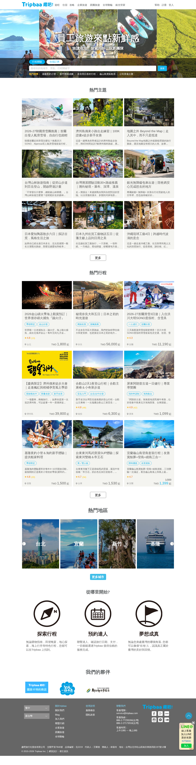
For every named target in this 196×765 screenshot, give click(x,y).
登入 (171, 5)
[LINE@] (166, 713)
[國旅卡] (36, 686)
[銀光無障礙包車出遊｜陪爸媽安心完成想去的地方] (149, 164)
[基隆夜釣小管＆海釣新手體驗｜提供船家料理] (47, 434)
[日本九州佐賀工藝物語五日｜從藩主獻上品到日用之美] (98, 215)
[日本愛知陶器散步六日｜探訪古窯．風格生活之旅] (47, 215)
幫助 (157, 5)
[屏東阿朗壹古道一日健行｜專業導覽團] (149, 365)
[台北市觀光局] (67, 686)
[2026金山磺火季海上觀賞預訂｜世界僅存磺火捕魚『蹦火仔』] (47, 295)
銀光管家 (120, 5)
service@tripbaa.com (127, 713)
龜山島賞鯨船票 (108, 74)
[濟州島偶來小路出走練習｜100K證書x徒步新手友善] (98, 112)
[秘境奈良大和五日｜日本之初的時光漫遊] (98, 295)
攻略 (72, 5)
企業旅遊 (82, 5)
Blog (57, 714)
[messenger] (160, 720)
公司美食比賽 (126, 74)
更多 (98, 258)
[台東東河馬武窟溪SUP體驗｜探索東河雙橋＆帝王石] (98, 434)
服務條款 (90, 710)
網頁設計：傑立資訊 (58, 751)
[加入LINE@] (186, 736)
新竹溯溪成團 (67, 74)
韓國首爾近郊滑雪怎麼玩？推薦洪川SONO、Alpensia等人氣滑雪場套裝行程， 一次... (46, 143)
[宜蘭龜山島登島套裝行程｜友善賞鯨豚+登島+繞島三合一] (149, 434)
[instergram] (154, 720)
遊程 (57, 5)
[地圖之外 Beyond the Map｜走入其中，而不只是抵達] (149, 112)
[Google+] (160, 713)
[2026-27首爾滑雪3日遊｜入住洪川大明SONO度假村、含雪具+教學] (149, 295)
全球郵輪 (108, 5)
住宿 (64, 5)
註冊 (164, 5)
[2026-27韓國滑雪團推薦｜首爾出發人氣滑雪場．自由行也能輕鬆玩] (47, 112)
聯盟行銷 (59, 723)
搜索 (162, 68)
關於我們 (59, 710)
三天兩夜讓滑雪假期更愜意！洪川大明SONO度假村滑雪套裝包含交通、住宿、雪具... (149, 333)
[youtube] (166, 720)
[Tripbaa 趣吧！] (37, 4)
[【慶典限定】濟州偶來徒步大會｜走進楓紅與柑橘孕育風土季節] (47, 365)
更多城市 (98, 577)
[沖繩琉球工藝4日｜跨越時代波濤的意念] (149, 215)
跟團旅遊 (95, 5)
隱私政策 (90, 714)
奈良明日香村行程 (86, 74)
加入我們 (59, 719)
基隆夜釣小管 (49, 74)
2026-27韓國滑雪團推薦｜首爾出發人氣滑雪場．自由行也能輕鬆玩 (46, 135)
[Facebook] (154, 713)
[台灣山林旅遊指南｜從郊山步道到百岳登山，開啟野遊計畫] (47, 164)
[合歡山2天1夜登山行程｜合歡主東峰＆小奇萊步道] (98, 365)
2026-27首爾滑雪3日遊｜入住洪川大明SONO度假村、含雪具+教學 (148, 318)
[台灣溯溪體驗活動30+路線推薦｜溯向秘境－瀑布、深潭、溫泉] (98, 164)
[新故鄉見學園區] (98, 686)
